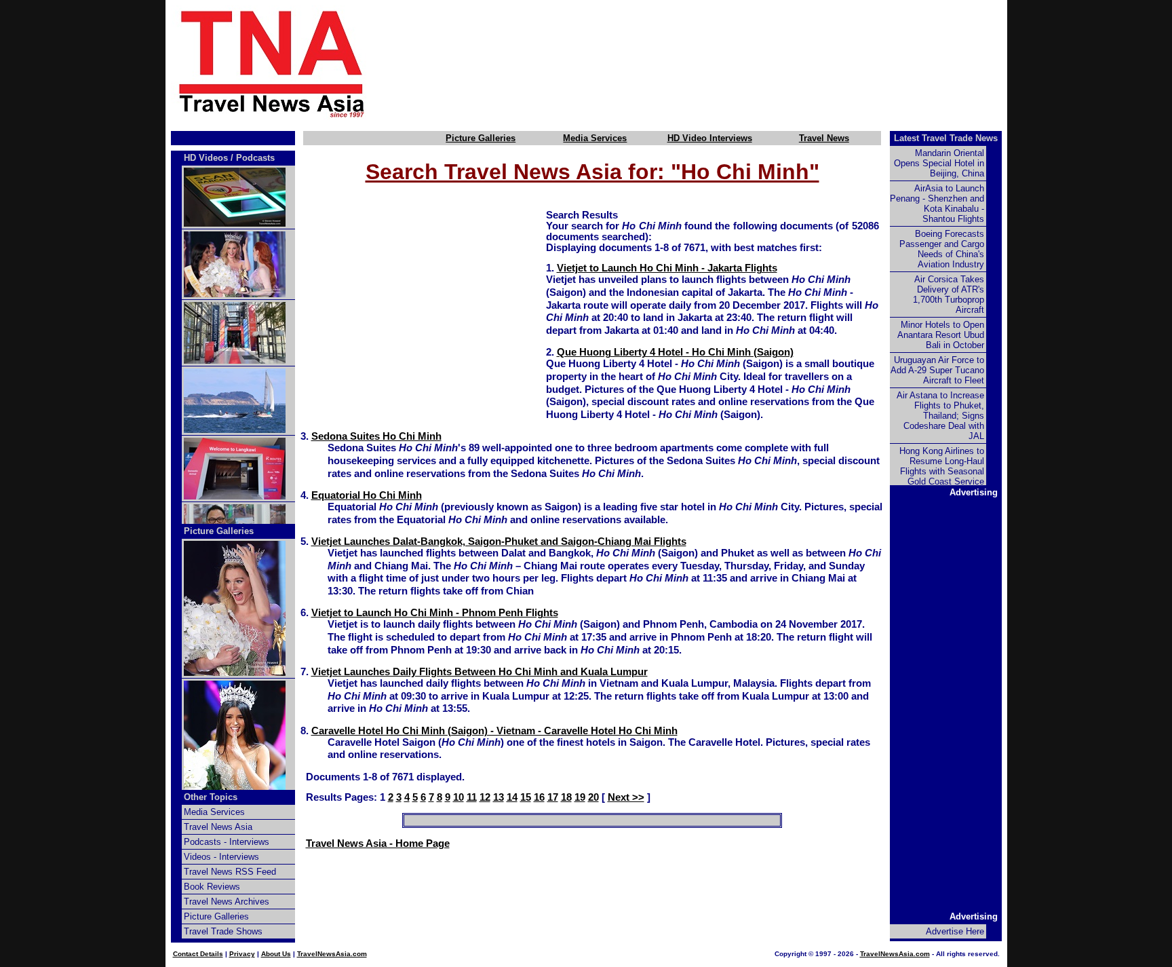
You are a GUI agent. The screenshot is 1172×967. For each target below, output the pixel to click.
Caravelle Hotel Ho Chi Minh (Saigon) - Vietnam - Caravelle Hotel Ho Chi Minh (494, 730)
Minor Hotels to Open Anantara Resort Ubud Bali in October (940, 335)
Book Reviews (212, 886)
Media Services (595, 138)
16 (539, 797)
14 (512, 797)
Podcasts (255, 158)
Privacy (242, 953)
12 (485, 797)
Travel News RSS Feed (230, 872)
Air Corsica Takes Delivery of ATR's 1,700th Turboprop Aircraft (948, 294)
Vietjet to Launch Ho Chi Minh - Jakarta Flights (667, 268)
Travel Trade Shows (223, 931)
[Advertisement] (709, 63)
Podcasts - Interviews (226, 842)
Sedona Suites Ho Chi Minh (376, 436)
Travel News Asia (218, 827)
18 (566, 797)
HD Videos (206, 158)
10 (458, 797)
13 (498, 797)
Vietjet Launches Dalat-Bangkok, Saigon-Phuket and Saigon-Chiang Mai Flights (498, 541)
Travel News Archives (226, 901)
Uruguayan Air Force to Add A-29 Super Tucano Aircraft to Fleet (937, 370)
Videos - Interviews (221, 857)
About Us (276, 953)
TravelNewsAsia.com (332, 953)
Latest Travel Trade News (946, 138)
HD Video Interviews (709, 138)
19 (579, 797)
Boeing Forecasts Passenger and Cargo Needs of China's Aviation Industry (941, 249)
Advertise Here (955, 931)
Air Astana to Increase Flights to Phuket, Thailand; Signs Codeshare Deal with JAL (940, 415)
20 (593, 797)
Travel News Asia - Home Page (378, 843)
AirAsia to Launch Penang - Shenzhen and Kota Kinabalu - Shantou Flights (937, 203)
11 (472, 797)
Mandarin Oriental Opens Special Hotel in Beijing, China (939, 163)
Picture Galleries (480, 138)
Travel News (824, 138)
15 (525, 797)
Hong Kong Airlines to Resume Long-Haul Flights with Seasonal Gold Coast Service (941, 466)
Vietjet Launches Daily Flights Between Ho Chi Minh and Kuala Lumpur (479, 671)
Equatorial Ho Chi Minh (366, 495)
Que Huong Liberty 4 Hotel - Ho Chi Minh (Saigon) (675, 352)
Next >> (626, 797)
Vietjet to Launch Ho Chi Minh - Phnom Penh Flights (434, 612)
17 (552, 797)
